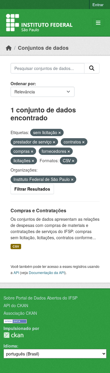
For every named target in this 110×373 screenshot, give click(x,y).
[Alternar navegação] (98, 22)
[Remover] (59, 132)
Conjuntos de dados (43, 47)
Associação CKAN (20, 313)
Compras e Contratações (38, 210)
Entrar (98, 4)
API (16, 272)
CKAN (13, 335)
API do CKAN (16, 305)
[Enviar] (91, 68)
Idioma (10, 346)
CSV (16, 246)
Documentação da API (47, 272)
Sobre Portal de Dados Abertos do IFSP (40, 298)
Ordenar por (23, 83)
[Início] (9, 47)
